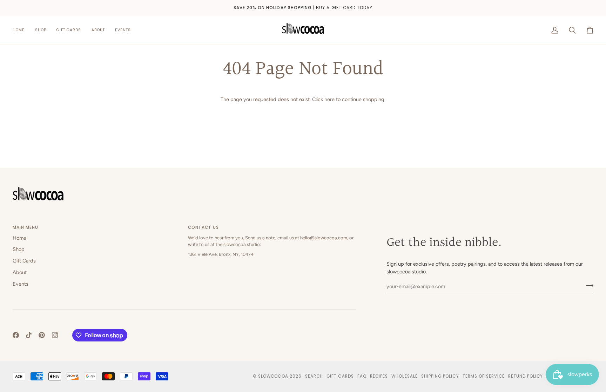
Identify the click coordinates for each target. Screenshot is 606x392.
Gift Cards (24, 261)
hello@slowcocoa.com (323, 237)
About (20, 272)
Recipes (379, 376)
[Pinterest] (42, 335)
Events (20, 284)
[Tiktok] (29, 335)
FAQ (361, 376)
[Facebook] (16, 335)
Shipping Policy (440, 376)
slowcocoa (273, 376)
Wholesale (404, 376)
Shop (19, 249)
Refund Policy (525, 376)
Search (314, 376)
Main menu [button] (25, 227)
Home (19, 238)
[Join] (587, 285)
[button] (41, 30)
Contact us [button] (203, 227)
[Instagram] (55, 335)
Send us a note (260, 237)
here (329, 99)
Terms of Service (484, 376)
